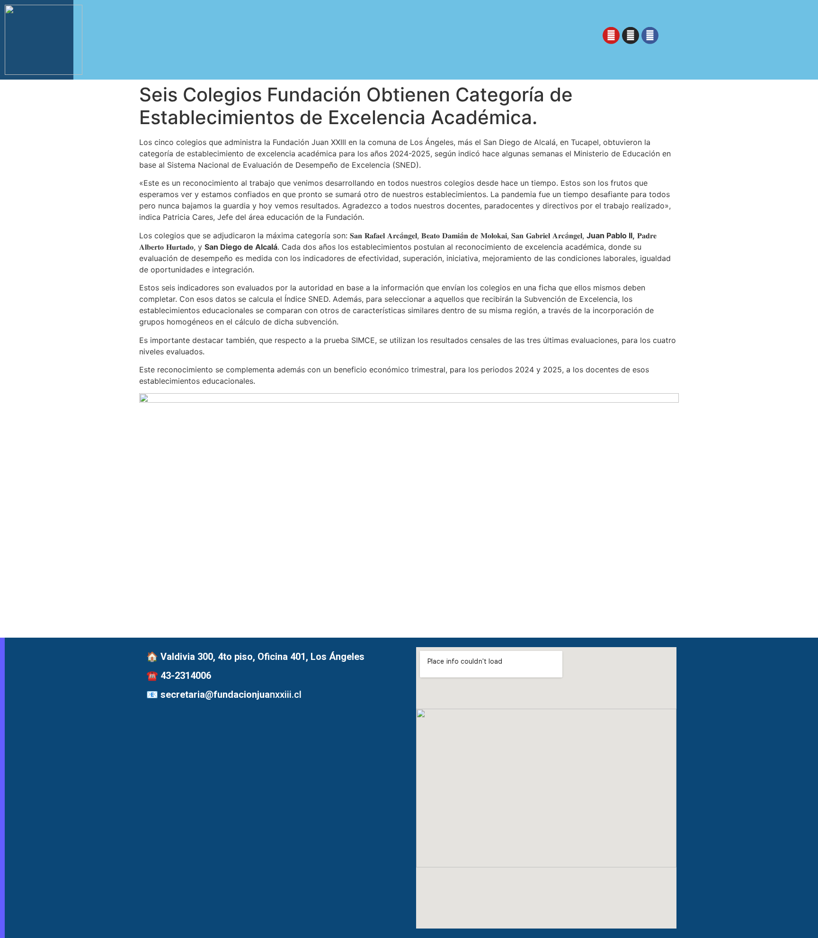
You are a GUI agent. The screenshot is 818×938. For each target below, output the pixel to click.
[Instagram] (630, 37)
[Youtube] (611, 37)
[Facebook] (649, 37)
